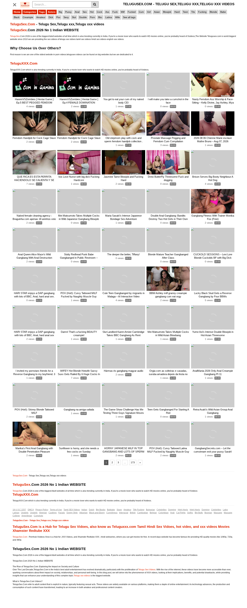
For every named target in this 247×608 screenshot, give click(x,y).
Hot (92, 12)
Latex (225, 510)
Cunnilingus (111, 513)
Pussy (68, 12)
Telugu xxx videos (82, 575)
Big (60, 12)
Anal (77, 12)
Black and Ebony (97, 513)
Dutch (91, 510)
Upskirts (24, 513)
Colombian (163, 513)
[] (95, 4)
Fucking (202, 12)
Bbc (100, 17)
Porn (92, 17)
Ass (107, 12)
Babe (223, 12)
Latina (108, 17)
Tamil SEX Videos (72, 510)
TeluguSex (18, 30)
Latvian (16, 513)
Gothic (190, 513)
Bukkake (111, 510)
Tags (42, 12)
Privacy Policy (41, 510)
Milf (123, 12)
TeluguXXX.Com (23, 63)
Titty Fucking (138, 510)
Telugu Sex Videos (146, 569)
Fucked (132, 12)
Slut (74, 17)
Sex (85, 12)
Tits (193, 12)
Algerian (43, 513)
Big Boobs (100, 510)
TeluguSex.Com (22, 24)
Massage (218, 513)
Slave (119, 510)
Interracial (123, 513)
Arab (172, 513)
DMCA (31, 510)
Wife (117, 17)
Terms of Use (56, 510)
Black (16, 17)
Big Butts (199, 513)
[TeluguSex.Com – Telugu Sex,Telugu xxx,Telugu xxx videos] (25, 4)
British (133, 513)
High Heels (183, 510)
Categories (30, 12)
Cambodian (142, 513)
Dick (51, 17)
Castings (53, 513)
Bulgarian (150, 510)
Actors (51, 12)
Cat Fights (181, 513)
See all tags (129, 17)
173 (133, 462)
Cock (99, 12)
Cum (141, 12)
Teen (185, 12)
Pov (58, 17)
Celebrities (162, 510)
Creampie (28, 17)
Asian (157, 12)
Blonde (213, 12)
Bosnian (208, 513)
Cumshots (38, 516)
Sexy (66, 17)
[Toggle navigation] (16, 4)
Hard (177, 12)
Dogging (172, 510)
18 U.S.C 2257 (19, 510)
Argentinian (27, 516)
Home (17, 12)
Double (83, 17)
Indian (84, 510)
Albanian (83, 513)
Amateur (40, 17)
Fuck (115, 12)
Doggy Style (72, 513)
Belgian (153, 513)
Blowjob (167, 12)
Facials (61, 513)
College (16, 516)
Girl (149, 12)
